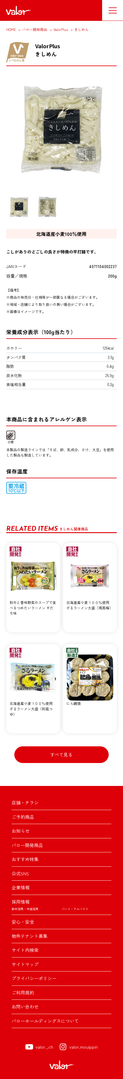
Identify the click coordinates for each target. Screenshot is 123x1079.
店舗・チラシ (25, 802)
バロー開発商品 (27, 845)
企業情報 (21, 887)
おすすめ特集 (25, 859)
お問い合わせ (25, 1006)
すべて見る (61, 754)
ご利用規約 (23, 992)
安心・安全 (23, 921)
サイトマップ (25, 964)
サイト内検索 (25, 950)
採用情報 (21, 902)
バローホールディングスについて (45, 1021)
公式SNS (20, 873)
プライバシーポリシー (34, 978)
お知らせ (21, 831)
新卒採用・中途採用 (25, 909)
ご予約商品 (23, 817)
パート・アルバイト (74, 909)
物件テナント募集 (29, 936)
